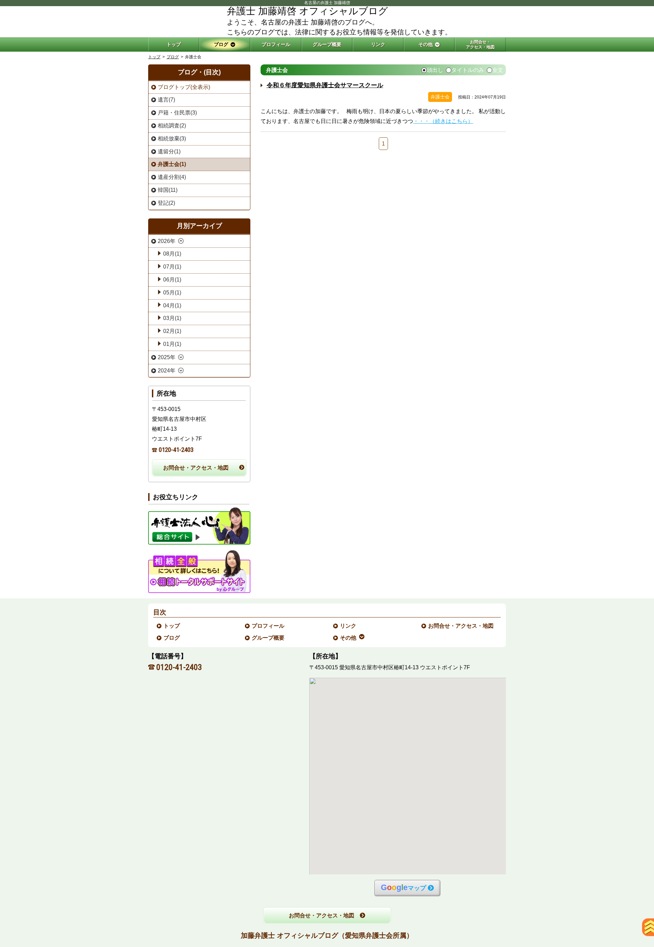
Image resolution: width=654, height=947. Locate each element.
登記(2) (166, 203)
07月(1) (172, 267)
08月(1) (172, 254)
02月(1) (172, 331)
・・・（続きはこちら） (443, 121)
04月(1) (172, 305)
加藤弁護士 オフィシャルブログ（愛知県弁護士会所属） (327, 935)
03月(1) (172, 318)
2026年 (166, 241)
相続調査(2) (172, 125)
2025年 (166, 357)
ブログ (173, 57)
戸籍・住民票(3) (177, 113)
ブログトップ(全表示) (184, 87)
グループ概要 (268, 638)
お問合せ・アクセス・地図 (196, 468)
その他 (348, 638)
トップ (174, 44)
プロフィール (268, 626)
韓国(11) (167, 190)
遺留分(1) (169, 151)
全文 (497, 70)
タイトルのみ (467, 70)
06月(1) (172, 279)
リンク (348, 626)
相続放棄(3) (172, 138)
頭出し (435, 70)
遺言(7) (166, 100)
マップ (403, 887)
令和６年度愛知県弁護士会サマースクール (325, 85)
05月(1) (172, 292)
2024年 (166, 370)
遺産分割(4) (172, 177)
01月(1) (172, 344)
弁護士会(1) (172, 164)
